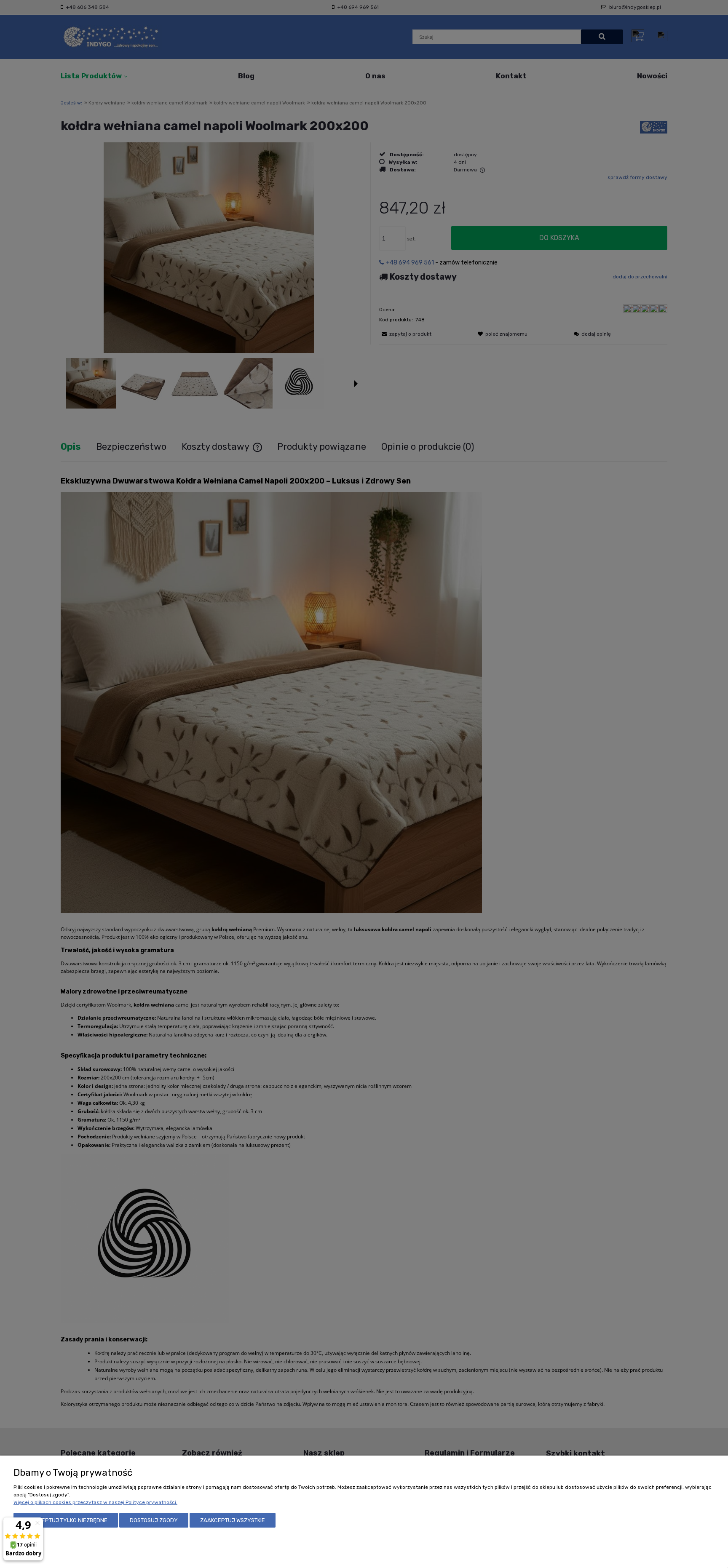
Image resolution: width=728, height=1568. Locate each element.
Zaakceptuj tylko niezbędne (65, 1520)
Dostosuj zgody (154, 1520)
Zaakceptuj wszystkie (232, 1520)
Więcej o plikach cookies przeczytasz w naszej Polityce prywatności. (95, 1502)
